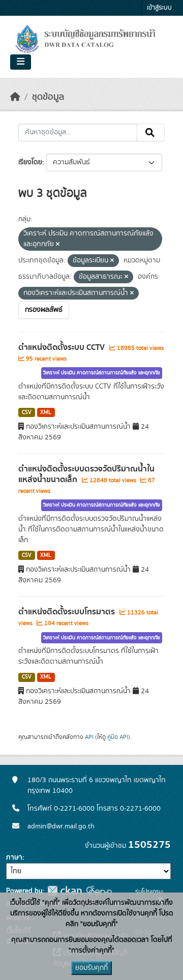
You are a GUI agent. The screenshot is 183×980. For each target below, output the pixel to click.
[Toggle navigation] (20, 62)
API (89, 736)
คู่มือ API (117, 736)
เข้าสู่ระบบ (159, 8)
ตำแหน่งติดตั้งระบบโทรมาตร (67, 611)
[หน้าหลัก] (15, 97)
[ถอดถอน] (57, 245)
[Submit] (151, 133)
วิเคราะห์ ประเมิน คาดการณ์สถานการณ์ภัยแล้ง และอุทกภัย (101, 372)
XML (45, 412)
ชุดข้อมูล (48, 97)
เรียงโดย (30, 162)
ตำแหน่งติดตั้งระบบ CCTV (62, 347)
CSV (27, 412)
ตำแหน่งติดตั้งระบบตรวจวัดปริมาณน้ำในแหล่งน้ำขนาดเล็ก (86, 474)
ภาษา (14, 857)
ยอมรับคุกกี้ (91, 968)
